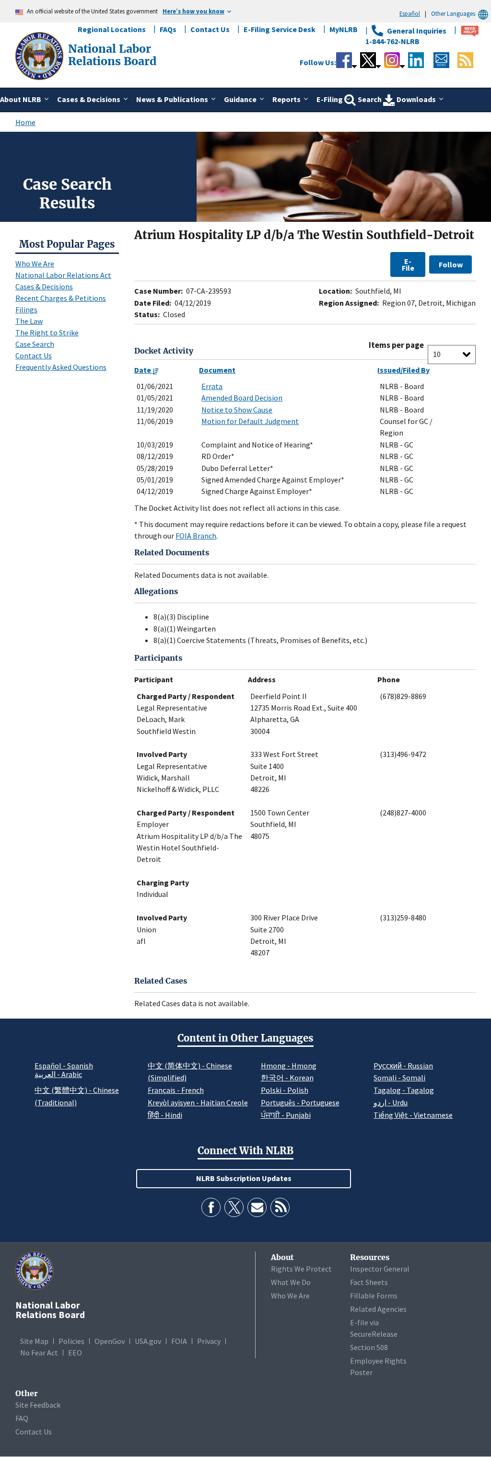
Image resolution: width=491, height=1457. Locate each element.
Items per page (396, 345)
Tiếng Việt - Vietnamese (413, 1115)
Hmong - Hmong (288, 1065)
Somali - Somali (399, 1077)
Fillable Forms (373, 1295)
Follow (451, 264)
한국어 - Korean (287, 1077)
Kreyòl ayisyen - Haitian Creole (198, 1102)
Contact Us (210, 29)
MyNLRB (343, 29)
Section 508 (369, 1347)
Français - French (176, 1090)
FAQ (21, 1418)
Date (143, 370)
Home (25, 122)
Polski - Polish (284, 1090)
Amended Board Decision (241, 397)
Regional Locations (112, 29)
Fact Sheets (369, 1282)
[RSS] (280, 1207)
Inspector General (379, 1268)
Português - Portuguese (300, 1102)
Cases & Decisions (44, 286)
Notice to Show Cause (236, 409)
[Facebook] (211, 1207)
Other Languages (453, 13)
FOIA (179, 1341)
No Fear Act (39, 1352)
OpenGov (109, 1341)
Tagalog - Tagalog (404, 1090)
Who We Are (34, 263)
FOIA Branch (195, 535)
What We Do (291, 1282)
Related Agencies (378, 1309)
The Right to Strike (47, 332)
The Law (29, 321)
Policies (71, 1341)
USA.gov (148, 1341)
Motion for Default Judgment (250, 421)
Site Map (34, 1341)
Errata (211, 386)
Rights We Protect (301, 1268)
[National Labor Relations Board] (40, 55)
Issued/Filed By (403, 370)
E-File (408, 264)
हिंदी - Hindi (165, 1115)
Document (217, 370)
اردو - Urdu (391, 1102)
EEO (75, 1352)
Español (409, 13)
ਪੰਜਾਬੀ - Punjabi (286, 1115)
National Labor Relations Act (63, 275)
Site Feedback (37, 1405)
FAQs (168, 29)
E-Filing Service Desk (280, 29)
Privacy (209, 1341)
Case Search (34, 344)
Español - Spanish (64, 1065)
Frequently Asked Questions (60, 367)
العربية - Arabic (58, 1074)
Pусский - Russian (403, 1065)
